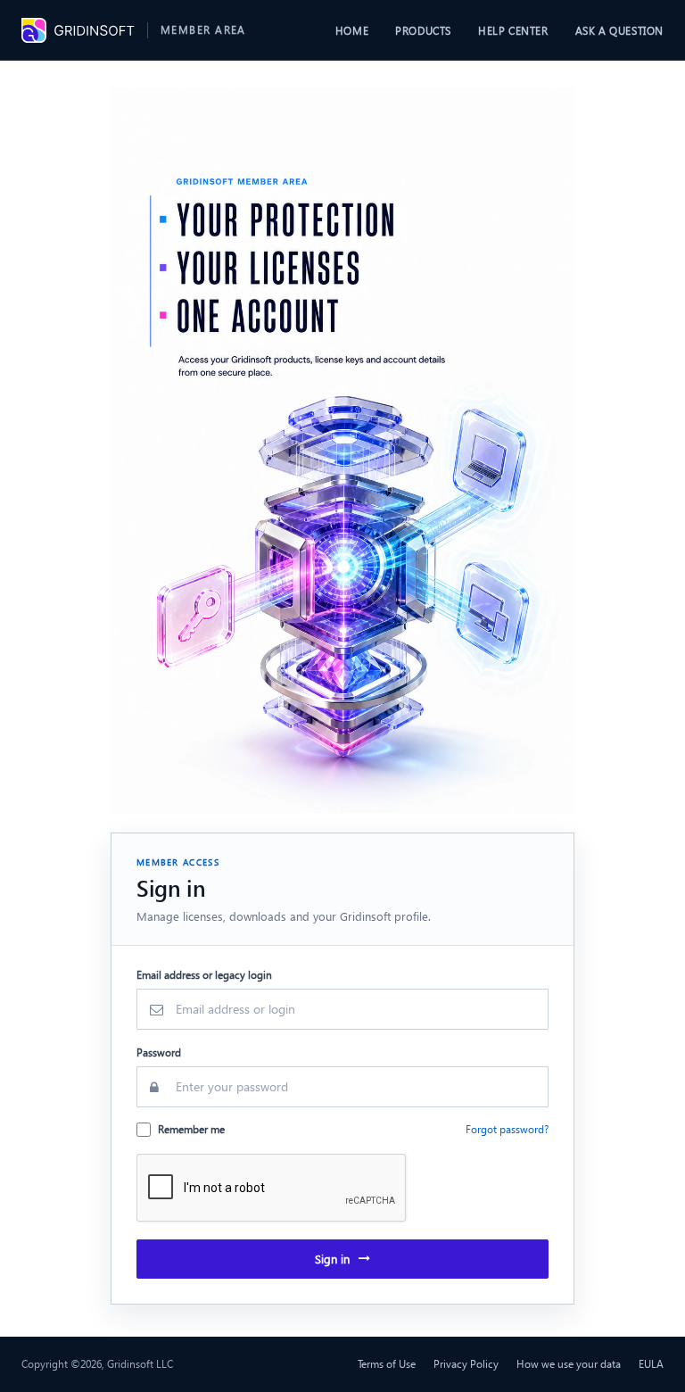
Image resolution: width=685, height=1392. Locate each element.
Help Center (513, 30)
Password (158, 1052)
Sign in (332, 1258)
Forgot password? (507, 1129)
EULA (651, 1364)
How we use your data (568, 1364)
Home (351, 30)
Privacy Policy (466, 1364)
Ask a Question (619, 30)
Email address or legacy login (204, 975)
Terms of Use (387, 1364)
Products (423, 30)
